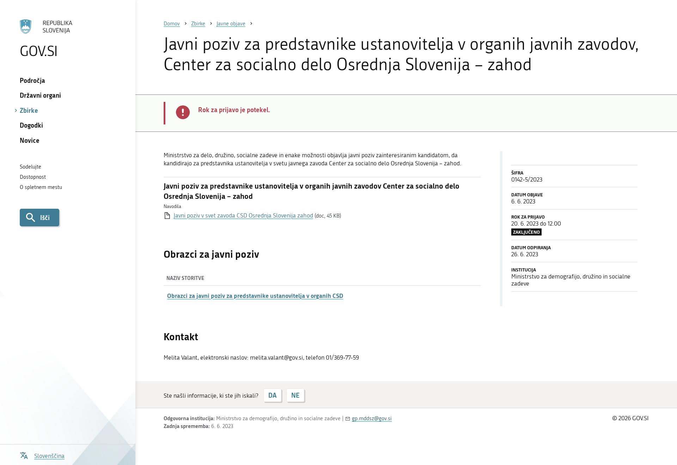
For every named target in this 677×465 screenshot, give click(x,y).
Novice (29, 140)
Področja (32, 80)
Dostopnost (33, 177)
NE (295, 395)
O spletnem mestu (41, 187)
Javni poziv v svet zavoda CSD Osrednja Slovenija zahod (243, 215)
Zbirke (29, 110)
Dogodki (31, 125)
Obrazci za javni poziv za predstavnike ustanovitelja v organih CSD (255, 295)
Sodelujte (30, 167)
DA (272, 395)
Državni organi (40, 95)
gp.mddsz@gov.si (372, 418)
